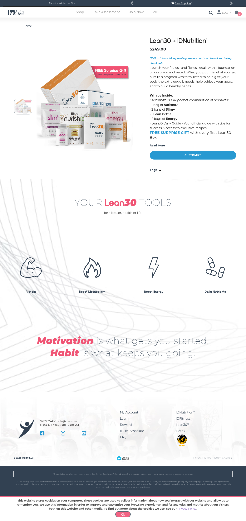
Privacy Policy (186, 508)
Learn (124, 418)
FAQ (123, 437)
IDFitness (183, 418)
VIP (155, 12)
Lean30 (182, 425)
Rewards (126, 425)
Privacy (197, 457)
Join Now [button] (136, 12)
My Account (129, 412)
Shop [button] (80, 12)
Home (27, 26)
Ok (123, 514)
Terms (207, 457)
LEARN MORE (31, 327)
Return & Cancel (223, 457)
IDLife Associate (132, 431)
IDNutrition (185, 412)
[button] (132, 3)
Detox (180, 431)
